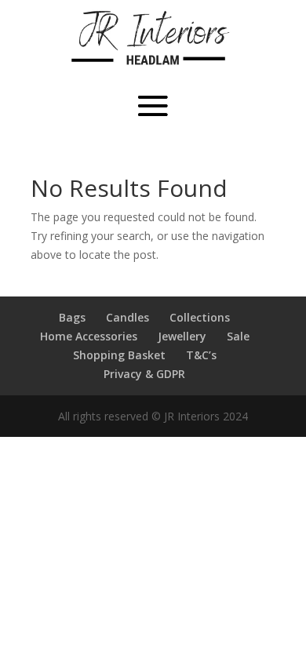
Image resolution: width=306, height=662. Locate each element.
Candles (127, 317)
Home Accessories (88, 336)
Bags (72, 317)
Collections (199, 317)
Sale (238, 336)
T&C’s (201, 354)
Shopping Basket (119, 354)
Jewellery (182, 336)
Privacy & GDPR (144, 373)
